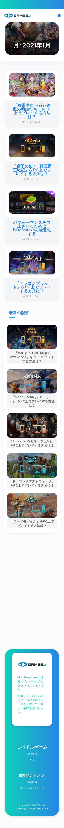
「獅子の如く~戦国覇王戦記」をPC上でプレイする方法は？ (32, 170)
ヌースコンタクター (32, 788)
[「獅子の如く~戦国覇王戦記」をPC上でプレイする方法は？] (32, 156)
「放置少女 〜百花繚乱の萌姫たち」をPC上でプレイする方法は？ (32, 111)
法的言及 (32, 782)
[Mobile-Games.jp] (19, 17)
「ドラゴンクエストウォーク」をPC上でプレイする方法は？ (32, 483)
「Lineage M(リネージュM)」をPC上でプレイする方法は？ (32, 443)
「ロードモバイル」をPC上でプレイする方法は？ (32, 523)
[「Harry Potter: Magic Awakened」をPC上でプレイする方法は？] (32, 348)
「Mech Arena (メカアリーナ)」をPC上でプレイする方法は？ (32, 401)
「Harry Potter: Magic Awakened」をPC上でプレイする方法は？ (32, 357)
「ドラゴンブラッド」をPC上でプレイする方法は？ (32, 287)
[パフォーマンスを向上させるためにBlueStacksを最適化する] (32, 212)
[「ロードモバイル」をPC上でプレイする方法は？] (32, 516)
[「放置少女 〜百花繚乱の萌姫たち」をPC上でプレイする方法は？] (32, 95)
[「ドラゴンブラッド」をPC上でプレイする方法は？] (32, 273)
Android (32, 754)
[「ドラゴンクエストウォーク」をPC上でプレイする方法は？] (32, 476)
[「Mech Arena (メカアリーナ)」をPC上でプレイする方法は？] (32, 392)
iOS (32, 760)
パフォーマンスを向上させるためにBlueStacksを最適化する (32, 228)
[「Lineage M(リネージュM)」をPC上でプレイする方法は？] (32, 436)
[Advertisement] (32, 588)
